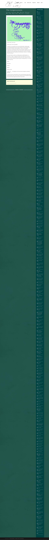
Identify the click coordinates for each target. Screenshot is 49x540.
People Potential (40, 415)
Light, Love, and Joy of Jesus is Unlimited (40, 145)
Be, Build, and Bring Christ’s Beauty (39, 40)
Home (17, 2)
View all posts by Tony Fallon (11, 83)
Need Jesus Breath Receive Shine (39, 477)
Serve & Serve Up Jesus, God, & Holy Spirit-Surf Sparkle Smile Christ (39, 91)
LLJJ (25, 2)
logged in (13, 91)
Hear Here (39, 130)
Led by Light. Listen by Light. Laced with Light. (39, 23)
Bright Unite (39, 458)
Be (38, 533)
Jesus (8, 13)
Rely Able (39, 401)
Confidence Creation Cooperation (39, 481)
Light (14, 13)
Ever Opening (40, 258)
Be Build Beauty (40, 460)
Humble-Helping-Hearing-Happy (39, 271)
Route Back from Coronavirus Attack (40, 513)
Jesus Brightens (40, 368)
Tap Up (39, 488)
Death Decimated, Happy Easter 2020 (40, 495)
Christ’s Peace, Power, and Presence (39, 64)
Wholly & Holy (40, 306)
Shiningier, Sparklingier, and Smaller (39, 121)
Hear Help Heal (40, 221)
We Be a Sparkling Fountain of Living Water (40, 214)
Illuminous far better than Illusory (39, 509)
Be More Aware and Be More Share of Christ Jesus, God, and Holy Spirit (40, 59)
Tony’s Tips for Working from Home (39, 524)
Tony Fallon (9, 12)
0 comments (27, 13)
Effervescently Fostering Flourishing (39, 227)
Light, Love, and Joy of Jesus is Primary (40, 170)
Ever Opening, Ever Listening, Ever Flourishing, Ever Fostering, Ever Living (39, 243)
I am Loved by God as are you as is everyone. (40, 156)
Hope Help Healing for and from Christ (39, 352)
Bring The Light (40, 99)
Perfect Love (40, 505)
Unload (39, 404)
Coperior (34, 2)
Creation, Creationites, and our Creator (39, 163)
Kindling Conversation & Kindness (39, 410)
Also (42, 2)
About (21, 2)
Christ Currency (40, 520)
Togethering (39, 446)
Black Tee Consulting (19, 538)
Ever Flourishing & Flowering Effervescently (40, 275)
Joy (10, 13)
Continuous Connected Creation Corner (39, 251)
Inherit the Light (40, 413)
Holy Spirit (27, 12)
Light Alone (39, 30)
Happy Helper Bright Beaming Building (39, 499)
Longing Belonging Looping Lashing (40, 455)
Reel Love (29, 2)
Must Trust (39, 433)
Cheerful (39, 386)
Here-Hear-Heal (40, 223)
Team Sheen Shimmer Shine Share (39, 234)
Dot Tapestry (40, 451)
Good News (22, 12)
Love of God (22, 13)
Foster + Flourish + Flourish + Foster (39, 204)
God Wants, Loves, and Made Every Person (39, 331)
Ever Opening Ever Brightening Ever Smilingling (39, 174)
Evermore (39, 435)
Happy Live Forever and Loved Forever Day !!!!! (40, 27)
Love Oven (39, 177)
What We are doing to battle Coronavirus (39, 517)
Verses (38, 2)
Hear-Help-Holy (40, 282)
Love (17, 13)
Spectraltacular (40, 441)
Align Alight (39, 427)
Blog (17, 5)
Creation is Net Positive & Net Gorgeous (39, 218)
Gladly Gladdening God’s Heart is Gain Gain (40, 114)
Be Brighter (39, 406)
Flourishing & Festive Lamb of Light (39, 300)
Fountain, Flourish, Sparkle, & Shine (39, 295)
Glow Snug (39, 418)
